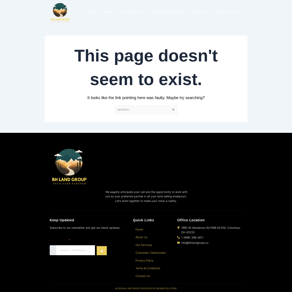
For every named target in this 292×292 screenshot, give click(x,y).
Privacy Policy (228, 12)
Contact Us (201, 12)
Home (92, 12)
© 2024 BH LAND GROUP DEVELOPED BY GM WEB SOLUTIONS (146, 288)
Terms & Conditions (148, 268)
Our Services (133, 12)
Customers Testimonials (167, 12)
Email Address (60, 240)
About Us (110, 12)
